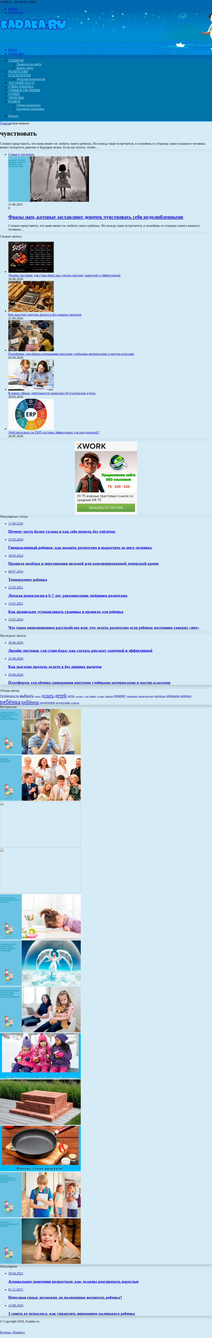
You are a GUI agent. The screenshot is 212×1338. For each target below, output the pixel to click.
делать (47, 695)
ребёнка (10, 701)
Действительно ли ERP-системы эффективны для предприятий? (53, 432)
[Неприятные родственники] (40, 799)
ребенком (172, 696)
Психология (19, 75)
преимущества (145, 696)
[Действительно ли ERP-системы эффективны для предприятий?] (31, 428)
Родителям (18, 71)
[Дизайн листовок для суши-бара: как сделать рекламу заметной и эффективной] (31, 271)
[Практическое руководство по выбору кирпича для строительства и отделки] (40, 1123)
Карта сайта (25, 68)
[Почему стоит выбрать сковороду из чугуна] (40, 1170)
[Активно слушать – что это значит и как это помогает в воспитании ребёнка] (40, 753)
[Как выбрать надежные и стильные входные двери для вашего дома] (40, 892)
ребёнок (30, 702)
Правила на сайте (29, 64)
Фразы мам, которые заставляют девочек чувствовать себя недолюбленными (95, 217)
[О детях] (33, 42)
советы (75, 702)
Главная (5, 123)
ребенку (186, 696)
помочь (109, 696)
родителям (62, 702)
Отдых (14, 94)
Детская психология (31, 79)
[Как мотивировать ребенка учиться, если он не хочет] (40, 938)
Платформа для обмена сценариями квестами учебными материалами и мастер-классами (71, 354)
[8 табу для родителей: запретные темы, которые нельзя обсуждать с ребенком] (40, 1031)
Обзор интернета (29, 105)
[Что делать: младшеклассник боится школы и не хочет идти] (40, 1216)
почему (120, 696)
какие (93, 696)
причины (159, 696)
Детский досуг (21, 83)
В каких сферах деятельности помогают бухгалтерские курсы (51, 393)
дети (71, 696)
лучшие (100, 696)
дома (86, 696)
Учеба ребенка (21, 86)
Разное (14, 101)
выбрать (27, 695)
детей (60, 695)
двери (37, 696)
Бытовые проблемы (30, 109)
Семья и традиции (24, 90)
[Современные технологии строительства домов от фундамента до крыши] (40, 846)
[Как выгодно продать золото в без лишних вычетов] (31, 311)
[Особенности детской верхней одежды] (40, 1077)
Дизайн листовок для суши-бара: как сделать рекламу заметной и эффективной (64, 275)
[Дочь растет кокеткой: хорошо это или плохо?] (40, 1262)
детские (79, 696)
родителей (47, 703)
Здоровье (16, 97)
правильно (132, 696)
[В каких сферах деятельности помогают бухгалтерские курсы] (31, 389)
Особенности (9, 696)
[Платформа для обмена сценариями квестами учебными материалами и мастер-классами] (31, 350)
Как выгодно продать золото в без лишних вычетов (44, 314)
